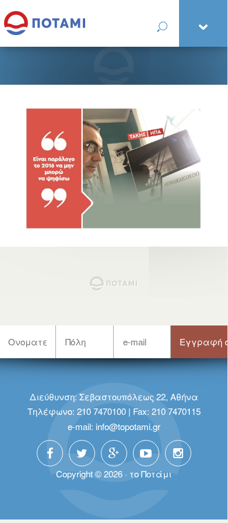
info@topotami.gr (128, 426)
